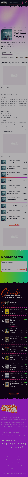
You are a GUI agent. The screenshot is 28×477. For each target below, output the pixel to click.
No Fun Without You (15, 384)
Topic (11, 328)
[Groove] (4, 2)
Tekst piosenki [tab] (6, 62)
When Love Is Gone (12, 193)
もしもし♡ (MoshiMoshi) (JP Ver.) (15, 321)
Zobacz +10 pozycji (14, 224)
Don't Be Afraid (11, 199)
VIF (8, 174)
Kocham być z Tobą (12, 205)
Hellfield (12, 336)
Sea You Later (20, 27)
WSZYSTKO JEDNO (13, 339)
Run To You (13, 302)
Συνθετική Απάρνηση (13, 366)
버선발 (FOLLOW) (14, 375)
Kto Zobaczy (10, 162)
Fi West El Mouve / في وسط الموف (15, 349)
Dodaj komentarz (21, 269)
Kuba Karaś (10, 44)
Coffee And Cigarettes (13, 187)
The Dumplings (12, 27)
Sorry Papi (13, 330)
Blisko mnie (13, 311)
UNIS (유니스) (13, 317)
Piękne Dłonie (11, 168)
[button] (25, 2)
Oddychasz (10, 180)
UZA (11, 357)
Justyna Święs (20, 42)
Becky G (16, 328)
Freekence (13, 346)
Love (8, 212)
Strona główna (4, 27)
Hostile (19, 346)
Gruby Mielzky (13, 309)
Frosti (17, 336)
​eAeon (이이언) (13, 381)
